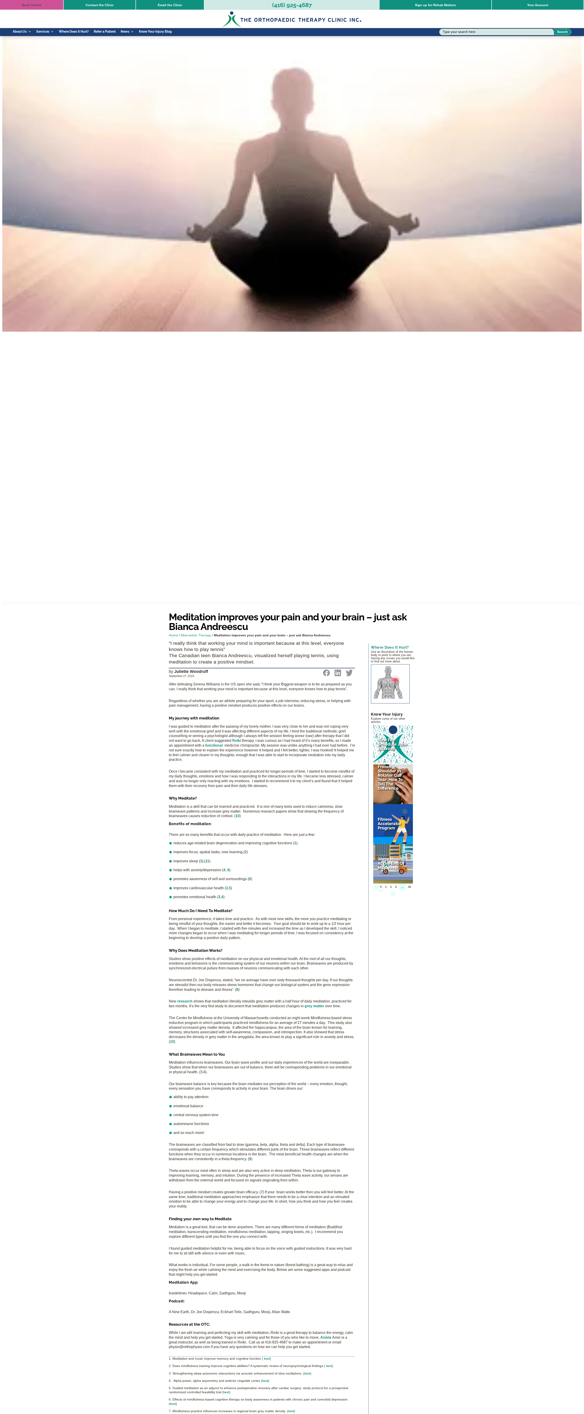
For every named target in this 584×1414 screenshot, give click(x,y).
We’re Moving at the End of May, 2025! (391, 863)
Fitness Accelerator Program (389, 823)
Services (42, 31)
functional (214, 745)
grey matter (314, 1006)
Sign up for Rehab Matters (435, 5)
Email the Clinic (170, 5)
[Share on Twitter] (349, 675)
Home (173, 635)
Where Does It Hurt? (74, 31)
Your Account (537, 5)
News (125, 31)
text (267, 1358)
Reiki (236, 740)
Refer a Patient (105, 31)
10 (237, 816)
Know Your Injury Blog (155, 31)
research (185, 1001)
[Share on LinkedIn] (338, 675)
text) (265, 1381)
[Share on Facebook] (326, 675)
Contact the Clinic (100, 5)
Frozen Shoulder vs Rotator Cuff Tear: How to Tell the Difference (390, 777)
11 (207, 861)
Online (31, 5)
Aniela (325, 1337)
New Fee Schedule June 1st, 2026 (392, 744)
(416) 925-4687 (292, 5)
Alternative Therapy (196, 635)
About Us (20, 31)
